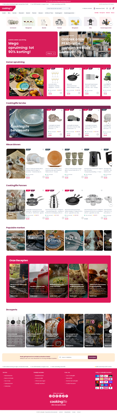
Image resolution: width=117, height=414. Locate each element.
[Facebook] (57, 396)
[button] (111, 23)
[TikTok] (63, 396)
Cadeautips (7, 386)
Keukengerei (58, 13)
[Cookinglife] (7, 8)
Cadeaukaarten (8, 383)
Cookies (73, 412)
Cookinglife (42, 412)
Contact (79, 412)
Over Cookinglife (70, 375)
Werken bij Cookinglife (72, 381)
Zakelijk (96, 12)
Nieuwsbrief (69, 378)
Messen (41, 13)
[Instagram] (50, 396)
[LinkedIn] (60, 396)
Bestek (28, 13)
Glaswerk (21, 13)
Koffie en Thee (49, 13)
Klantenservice (8, 375)
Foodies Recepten (71, 383)
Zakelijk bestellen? (40, 383)
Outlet (4, 13)
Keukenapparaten (69, 13)
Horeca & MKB (39, 378)
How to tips (7, 381)
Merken (108, 12)
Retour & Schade (8, 378)
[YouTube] (53, 396)
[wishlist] (107, 8)
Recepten (102, 12)
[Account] (110, 8)
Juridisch (61, 412)
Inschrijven (92, 357)
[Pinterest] (66, 396)
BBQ (9, 13)
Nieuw (112, 12)
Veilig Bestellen (67, 412)
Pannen (34, 13)
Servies (14, 13)
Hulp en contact (87, 8)
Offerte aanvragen (40, 381)
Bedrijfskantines (39, 375)
